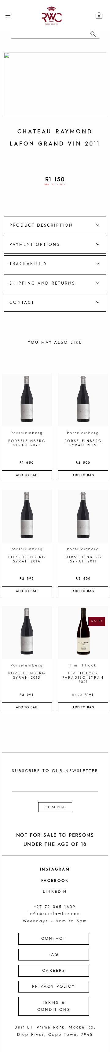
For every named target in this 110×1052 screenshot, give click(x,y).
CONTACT (53, 939)
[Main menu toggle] (7, 15)
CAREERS (53, 971)
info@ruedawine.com (55, 914)
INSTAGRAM (55, 869)
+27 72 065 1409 (55, 907)
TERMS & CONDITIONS (53, 1006)
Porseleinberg (27, 433)
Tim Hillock (83, 665)
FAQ (54, 955)
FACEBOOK (55, 881)
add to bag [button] (27, 475)
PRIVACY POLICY (53, 987)
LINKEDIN (55, 892)
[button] (55, 225)
